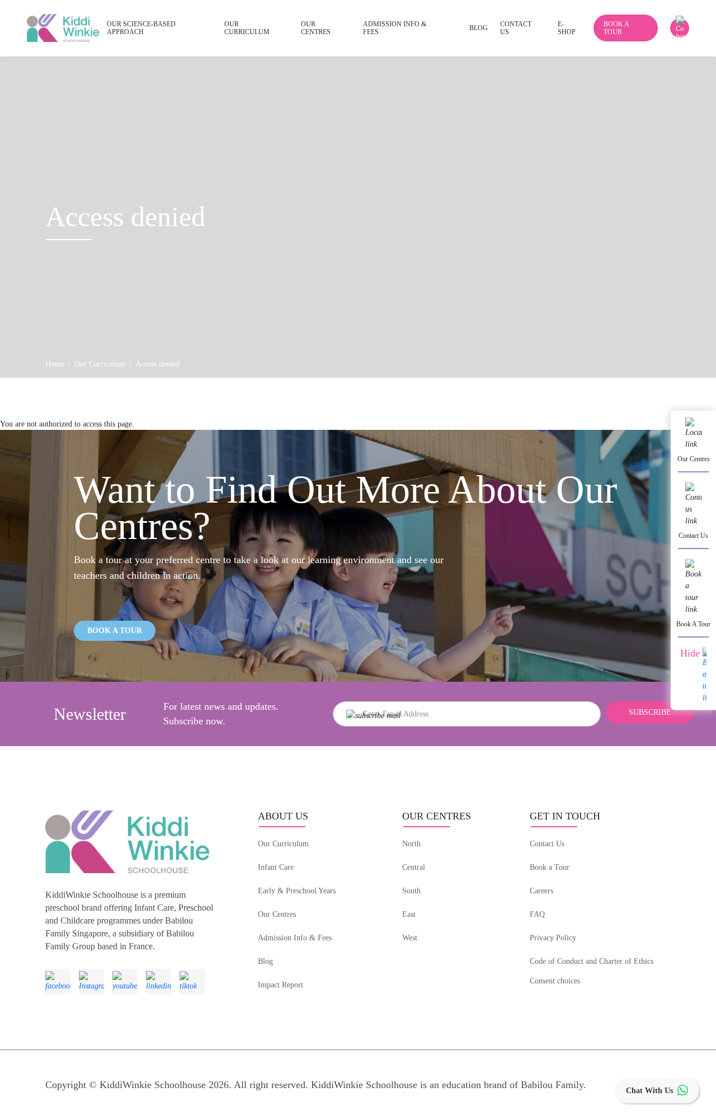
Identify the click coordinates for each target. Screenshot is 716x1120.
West (409, 938)
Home (54, 364)
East (409, 914)
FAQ (537, 914)
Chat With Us (649, 1090)
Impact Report (280, 985)
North (411, 844)
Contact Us (547, 844)
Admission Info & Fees (295, 938)
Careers (541, 891)
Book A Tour (114, 630)
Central (413, 867)
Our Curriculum (99, 364)
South (411, 891)
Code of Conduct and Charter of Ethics (591, 961)
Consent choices (555, 981)
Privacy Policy (553, 938)
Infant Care (276, 867)
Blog (265, 961)
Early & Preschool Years (297, 891)
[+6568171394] (679, 28)
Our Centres (277, 914)
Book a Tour (549, 867)
